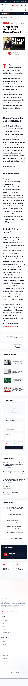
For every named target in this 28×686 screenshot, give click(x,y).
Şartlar (5, 658)
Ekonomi (5, 620)
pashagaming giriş (9, 326)
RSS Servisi (5, 647)
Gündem (10, 17)
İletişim (5, 644)
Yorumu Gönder (14, 447)
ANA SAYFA (4, 17)
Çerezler (5, 661)
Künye (4, 641)
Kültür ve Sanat (7, 632)
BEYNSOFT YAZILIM (15, 672)
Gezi (4, 623)
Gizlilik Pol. (6, 655)
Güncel (5, 626)
